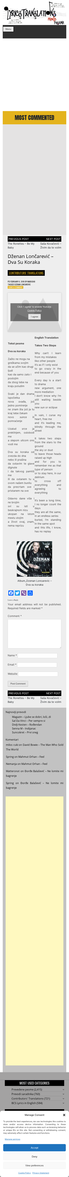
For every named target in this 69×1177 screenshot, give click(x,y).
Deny (34, 1156)
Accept (34, 1147)
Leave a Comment (16, 287)
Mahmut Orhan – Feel (31, 757)
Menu (8, 29)
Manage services (12, 1139)
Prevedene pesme (22, 1089)
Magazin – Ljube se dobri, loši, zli (31, 717)
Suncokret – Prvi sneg (25, 732)
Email (12, 664)
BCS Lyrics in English (24, 1103)
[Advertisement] (34, 74)
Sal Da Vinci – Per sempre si (28, 721)
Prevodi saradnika (22, 1094)
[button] (64, 1115)
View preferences (34, 1165)
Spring (10, 757)
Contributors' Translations (26, 273)
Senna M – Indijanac (24, 728)
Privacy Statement (40, 1173)
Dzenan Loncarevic (22, 284)
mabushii (31, 281)
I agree (34, 316)
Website (12, 673)
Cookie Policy (24, 1173)
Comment (15, 616)
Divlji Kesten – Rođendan (27, 724)
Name (12, 655)
